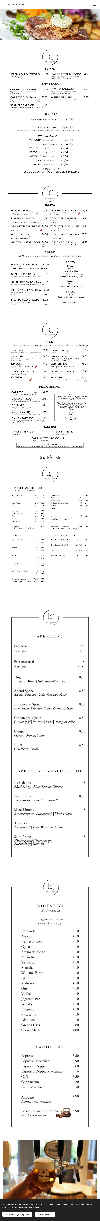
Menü (94, 4)
